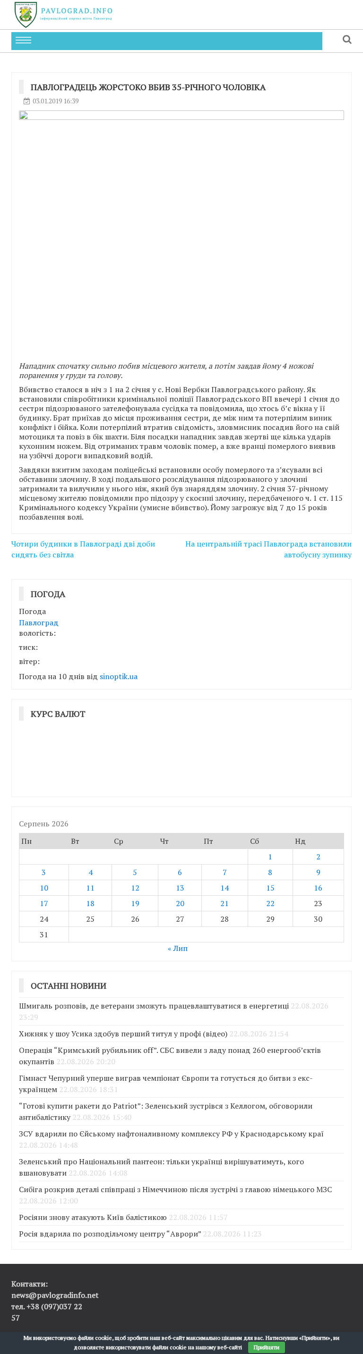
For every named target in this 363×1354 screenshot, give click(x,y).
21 (224, 903)
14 (224, 888)
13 (180, 888)
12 (135, 888)
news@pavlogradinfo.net (55, 1295)
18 (90, 903)
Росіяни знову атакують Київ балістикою (93, 1217)
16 (318, 888)
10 (44, 888)
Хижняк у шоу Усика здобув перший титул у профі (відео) (123, 1033)
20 (180, 903)
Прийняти (266, 1347)
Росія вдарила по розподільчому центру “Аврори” (110, 1233)
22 (270, 903)
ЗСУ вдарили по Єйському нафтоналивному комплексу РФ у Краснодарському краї (171, 1133)
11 (90, 888)
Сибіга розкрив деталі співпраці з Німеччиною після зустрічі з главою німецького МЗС (175, 1189)
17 (44, 903)
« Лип (178, 948)
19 (135, 903)
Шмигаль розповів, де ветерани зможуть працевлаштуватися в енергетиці (154, 1006)
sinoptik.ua (119, 676)
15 (270, 888)
